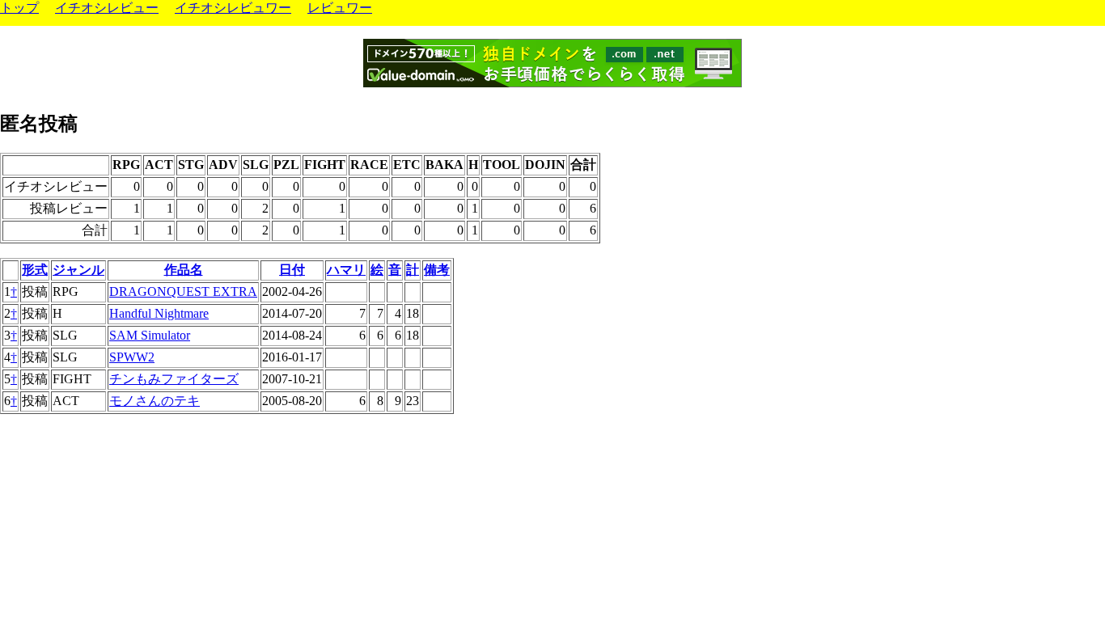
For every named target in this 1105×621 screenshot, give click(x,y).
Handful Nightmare (159, 313)
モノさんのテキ (154, 401)
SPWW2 (132, 357)
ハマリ (346, 270)
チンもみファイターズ (174, 379)
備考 (437, 270)
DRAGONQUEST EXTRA (183, 291)
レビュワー (339, 8)
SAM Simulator (149, 335)
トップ (19, 8)
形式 (35, 270)
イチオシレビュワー (233, 8)
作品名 (183, 270)
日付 (292, 270)
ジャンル (78, 270)
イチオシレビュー (107, 8)
